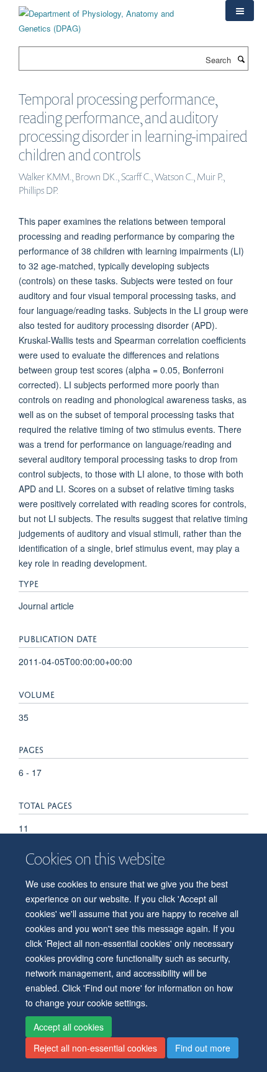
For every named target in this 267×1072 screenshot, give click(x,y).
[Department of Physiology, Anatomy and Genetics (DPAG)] (113, 16)
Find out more (202, 1048)
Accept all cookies (69, 1027)
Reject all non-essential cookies (95, 1048)
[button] (239, 10)
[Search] (241, 59)
